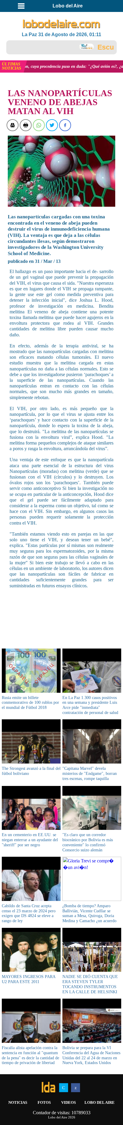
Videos (68, 1102)
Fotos (44, 1102)
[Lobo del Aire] (61, 24)
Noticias (17, 1102)
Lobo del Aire (99, 1102)
